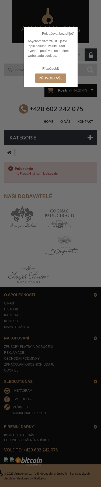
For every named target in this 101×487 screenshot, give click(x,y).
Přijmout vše (50, 78)
